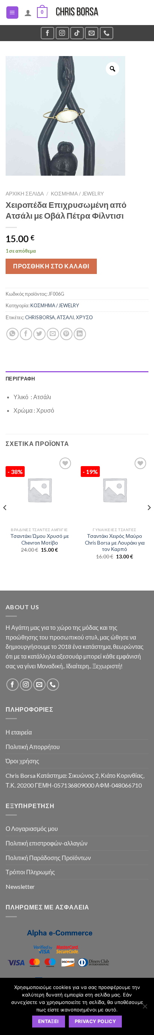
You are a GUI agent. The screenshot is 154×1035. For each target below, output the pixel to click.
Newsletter (20, 886)
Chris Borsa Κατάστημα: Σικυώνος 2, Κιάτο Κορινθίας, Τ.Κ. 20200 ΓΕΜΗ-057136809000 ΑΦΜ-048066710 (75, 780)
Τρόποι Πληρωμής (30, 871)
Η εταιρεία (19, 732)
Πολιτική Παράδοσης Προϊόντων (48, 857)
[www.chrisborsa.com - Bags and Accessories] (77, 12)
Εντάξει (48, 1021)
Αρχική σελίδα (25, 194)
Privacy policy (95, 1021)
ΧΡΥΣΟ (84, 317)
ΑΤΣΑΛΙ (65, 317)
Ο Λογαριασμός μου (32, 828)
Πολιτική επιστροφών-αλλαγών (46, 843)
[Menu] (12, 12)
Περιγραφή (20, 379)
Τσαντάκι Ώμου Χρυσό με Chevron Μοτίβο (39, 539)
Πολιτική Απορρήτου (33, 746)
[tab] (77, 378)
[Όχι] (144, 1008)
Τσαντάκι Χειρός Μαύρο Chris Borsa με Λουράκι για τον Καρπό (115, 542)
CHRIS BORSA (40, 317)
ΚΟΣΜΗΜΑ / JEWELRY (77, 194)
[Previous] (5, 522)
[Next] (149, 522)
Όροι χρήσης (22, 760)
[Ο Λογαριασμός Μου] (28, 12)
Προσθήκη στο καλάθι (51, 265)
